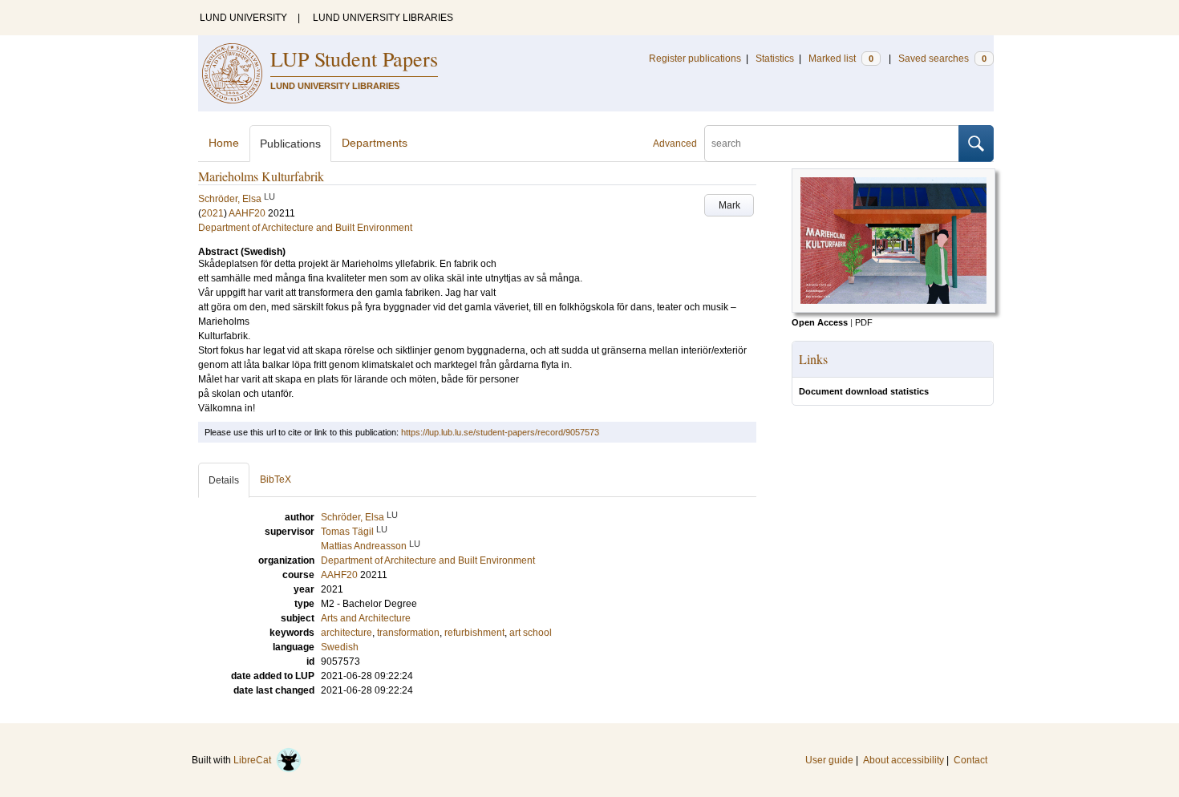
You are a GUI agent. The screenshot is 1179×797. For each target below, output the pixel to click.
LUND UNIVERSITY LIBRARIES (383, 17)
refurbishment (474, 632)
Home (224, 142)
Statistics (775, 58)
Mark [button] (729, 205)
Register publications (695, 58)
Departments (374, 142)
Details (224, 480)
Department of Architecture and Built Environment (305, 227)
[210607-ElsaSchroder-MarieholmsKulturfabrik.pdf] (893, 309)
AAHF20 (247, 213)
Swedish (340, 647)
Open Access (820, 322)
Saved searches (942, 58)
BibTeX (275, 479)
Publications (290, 143)
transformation (408, 632)
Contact (970, 760)
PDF (864, 322)
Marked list (840, 58)
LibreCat (254, 760)
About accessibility (903, 760)
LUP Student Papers (354, 58)
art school (530, 632)
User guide (829, 760)
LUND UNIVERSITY (243, 17)
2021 (212, 213)
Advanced (675, 143)
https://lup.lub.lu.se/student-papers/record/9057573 (500, 432)
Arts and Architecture (366, 618)
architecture (346, 632)
